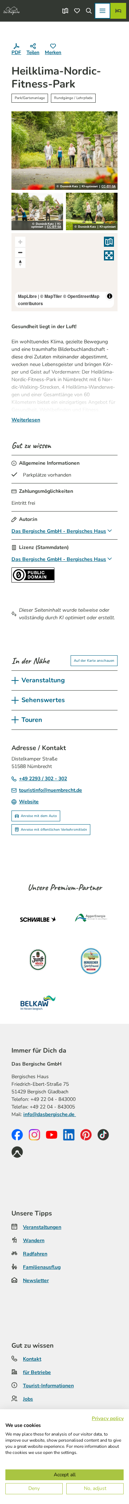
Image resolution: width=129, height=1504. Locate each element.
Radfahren (35, 1253)
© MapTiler (51, 296)
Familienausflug (42, 1267)
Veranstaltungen (42, 1227)
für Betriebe (37, 1372)
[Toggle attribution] (109, 296)
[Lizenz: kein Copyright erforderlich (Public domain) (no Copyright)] (32, 580)
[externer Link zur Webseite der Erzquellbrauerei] (91, 961)
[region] (64, 272)
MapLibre (27, 296)
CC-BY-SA (108, 186)
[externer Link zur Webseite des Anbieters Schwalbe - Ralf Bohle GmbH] (37, 919)
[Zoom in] (20, 242)
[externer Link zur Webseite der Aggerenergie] (91, 919)
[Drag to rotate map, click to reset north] (20, 263)
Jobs (28, 1399)
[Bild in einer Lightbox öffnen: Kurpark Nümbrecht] (64, 150)
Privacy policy (108, 1418)
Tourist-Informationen (48, 1385)
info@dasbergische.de (49, 1114)
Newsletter (36, 1280)
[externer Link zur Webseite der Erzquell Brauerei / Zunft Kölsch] (37, 961)
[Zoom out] (20, 252)
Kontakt (32, 1359)
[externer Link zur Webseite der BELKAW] (37, 1003)
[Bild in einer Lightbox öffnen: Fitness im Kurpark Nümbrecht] (92, 212)
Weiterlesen (25, 419)
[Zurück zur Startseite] (11, 10)
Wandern (33, 1240)
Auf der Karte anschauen (94, 660)
